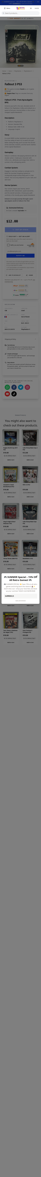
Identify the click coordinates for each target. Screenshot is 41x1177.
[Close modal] (37, 576)
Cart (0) (37, 8)
